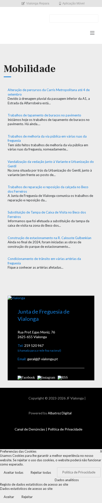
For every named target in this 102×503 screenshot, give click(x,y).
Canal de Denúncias (30, 429)
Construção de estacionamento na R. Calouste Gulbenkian (49, 238)
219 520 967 (34, 345)
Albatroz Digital (60, 413)
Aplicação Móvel (73, 3)
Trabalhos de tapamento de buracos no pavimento (44, 115)
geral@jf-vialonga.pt (42, 359)
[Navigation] (92, 33)
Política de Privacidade (65, 429)
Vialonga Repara (37, 3)
